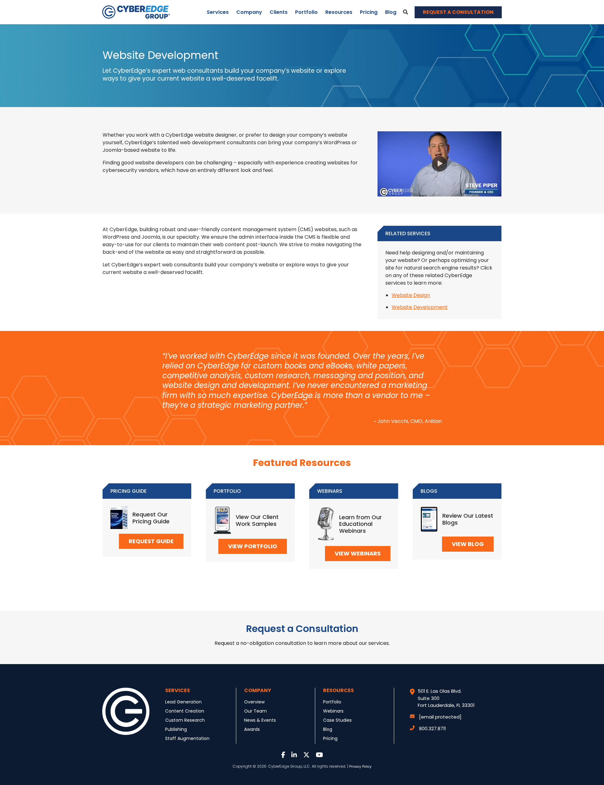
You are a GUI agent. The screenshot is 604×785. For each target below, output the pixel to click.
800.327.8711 (432, 728)
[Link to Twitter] (306, 755)
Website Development (420, 307)
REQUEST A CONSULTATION (458, 12)
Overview (254, 702)
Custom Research (185, 720)
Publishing (176, 729)
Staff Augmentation (187, 738)
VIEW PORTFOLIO (252, 546)
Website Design (411, 295)
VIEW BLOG (468, 544)
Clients (279, 12)
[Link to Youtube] (319, 755)
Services (218, 12)
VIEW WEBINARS (358, 553)
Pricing (369, 12)
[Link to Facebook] (283, 755)
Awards (252, 729)
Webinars (333, 711)
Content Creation (184, 711)
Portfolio (306, 12)
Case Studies (337, 720)
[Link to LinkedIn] (294, 755)
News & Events (260, 720)
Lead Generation (183, 702)
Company (249, 12)
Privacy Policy (360, 766)
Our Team (255, 711)
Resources (338, 12)
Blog (390, 12)
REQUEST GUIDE (151, 541)
